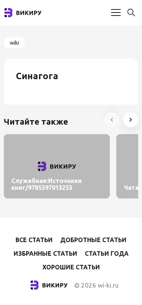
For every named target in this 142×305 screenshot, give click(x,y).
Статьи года (107, 253)
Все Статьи (34, 239)
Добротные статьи (93, 239)
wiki (14, 43)
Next (130, 119)
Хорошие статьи (71, 267)
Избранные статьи (45, 253)
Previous (111, 119)
